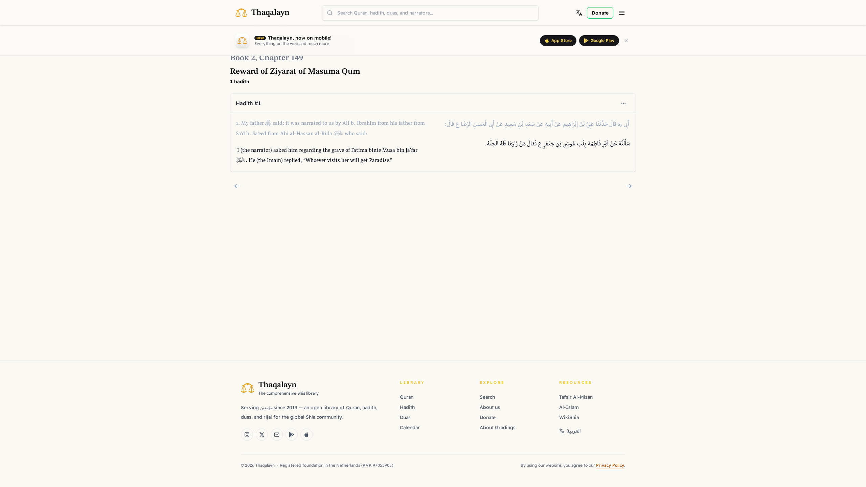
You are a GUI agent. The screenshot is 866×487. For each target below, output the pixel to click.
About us (490, 407)
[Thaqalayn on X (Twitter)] (262, 434)
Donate (488, 417)
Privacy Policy (610, 465)
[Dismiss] (626, 40)
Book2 (242, 58)
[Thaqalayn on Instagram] (247, 434)
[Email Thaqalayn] (277, 434)
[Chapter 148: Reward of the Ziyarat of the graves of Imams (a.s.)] (237, 186)
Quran (406, 397)
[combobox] (430, 12)
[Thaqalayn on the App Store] (306, 434)
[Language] (579, 13)
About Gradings (498, 427)
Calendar (410, 427)
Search (487, 397)
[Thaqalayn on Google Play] (292, 434)
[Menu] (622, 13)
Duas (405, 417)
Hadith (407, 407)
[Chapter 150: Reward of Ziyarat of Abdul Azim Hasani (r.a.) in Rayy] (629, 186)
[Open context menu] (623, 103)
